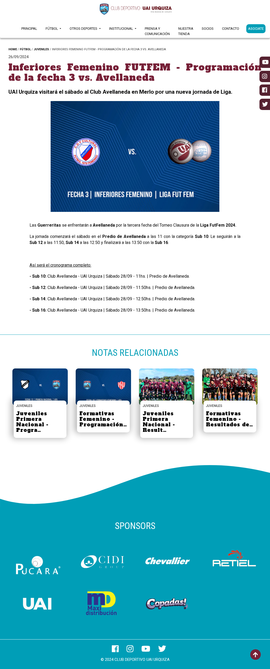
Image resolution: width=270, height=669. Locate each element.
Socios (208, 29)
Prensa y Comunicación (157, 31)
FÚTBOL (25, 49)
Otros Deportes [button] (84, 29)
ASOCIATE (256, 29)
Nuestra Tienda (185, 31)
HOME (12, 49)
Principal (29, 29)
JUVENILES (41, 49)
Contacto (230, 29)
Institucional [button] (121, 29)
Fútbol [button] (52, 29)
